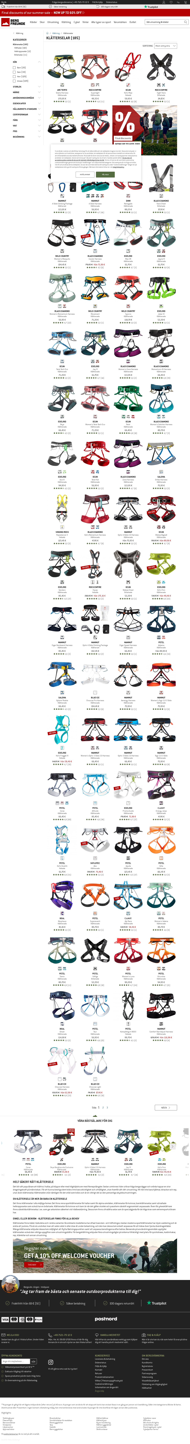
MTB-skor (147, 1420)
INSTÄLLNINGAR (85, 174)
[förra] (17, 1146)
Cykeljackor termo (150, 1429)
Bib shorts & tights (151, 1422)
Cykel (77, 22)
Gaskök (53, 1427)
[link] (27, 33)
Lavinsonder (101, 1427)
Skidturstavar (102, 1429)
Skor (42, 22)
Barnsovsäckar (9, 1422)
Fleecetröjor (8, 1420)
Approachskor (8, 1429)
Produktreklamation (104, 1377)
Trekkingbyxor (8, 1418)
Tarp (51, 1425)
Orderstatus (100, 1362)
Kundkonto (147, 1362)
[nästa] (173, 1146)
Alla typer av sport (101, 22)
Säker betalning (60, 6)
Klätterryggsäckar (103, 1425)
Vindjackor (7, 1425)
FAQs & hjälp (101, 1366)
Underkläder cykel (150, 1425)
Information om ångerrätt (107, 1387)
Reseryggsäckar (56, 1422)
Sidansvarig (147, 1377)
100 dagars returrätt (109, 6)
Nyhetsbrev (147, 1366)
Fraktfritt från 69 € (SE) (16, 6)
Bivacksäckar (55, 1418)
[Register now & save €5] (95, 1255)
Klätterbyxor (101, 1420)
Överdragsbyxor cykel (152, 1427)
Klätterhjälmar (102, 1418)
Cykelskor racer (149, 1418)
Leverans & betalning (105, 1359)
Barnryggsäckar (56, 1429)
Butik (3, 2)
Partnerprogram (149, 1373)
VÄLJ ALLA (105, 174)
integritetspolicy (118, 167)
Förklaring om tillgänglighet (154, 1384)
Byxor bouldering (103, 1422)
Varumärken (120, 22)
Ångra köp (99, 1391)
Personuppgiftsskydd (112, 1380)
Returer (98, 1373)
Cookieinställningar (104, 1384)
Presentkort (147, 1369)
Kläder (33, 22)
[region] (96, 163)
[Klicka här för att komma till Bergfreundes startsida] (14, 22)
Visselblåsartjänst (150, 1380)
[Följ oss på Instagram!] (52, 1363)
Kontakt (98, 1369)
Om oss (145, 1359)
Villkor (98, 1380)
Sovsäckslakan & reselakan (61, 1420)
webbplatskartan (11, 1434)
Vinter (85, 22)
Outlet (132, 22)
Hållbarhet (147, 1388)
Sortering (148, 46)
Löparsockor (8, 1427)
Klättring (66, 22)
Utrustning (53, 22)
